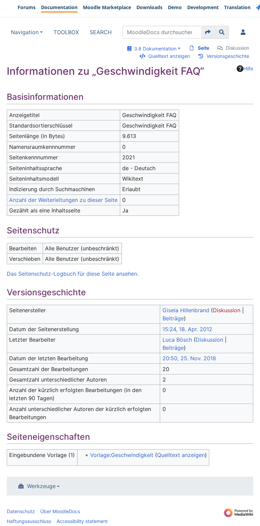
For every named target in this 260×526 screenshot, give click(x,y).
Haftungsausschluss (29, 521)
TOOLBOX (66, 32)
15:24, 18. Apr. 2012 (187, 329)
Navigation (25, 32)
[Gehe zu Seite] (208, 32)
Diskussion (237, 48)
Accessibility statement (82, 521)
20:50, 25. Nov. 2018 (189, 358)
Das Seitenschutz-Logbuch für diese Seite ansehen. (72, 273)
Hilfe (248, 68)
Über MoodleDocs (60, 511)
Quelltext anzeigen (169, 56)
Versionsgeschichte (228, 56)
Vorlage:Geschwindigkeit (121, 455)
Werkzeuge (41, 486)
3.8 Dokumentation (153, 48)
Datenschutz (21, 511)
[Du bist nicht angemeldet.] (244, 32)
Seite (203, 48)
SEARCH (101, 32)
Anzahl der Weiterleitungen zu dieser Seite (63, 200)
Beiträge (173, 318)
